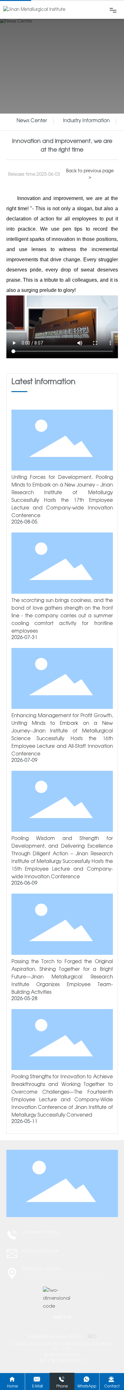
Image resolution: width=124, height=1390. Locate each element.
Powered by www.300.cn (55, 1336)
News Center (32, 120)
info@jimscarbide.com (47, 1255)
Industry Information (86, 120)
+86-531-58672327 (41, 1237)
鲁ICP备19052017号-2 (62, 1361)
